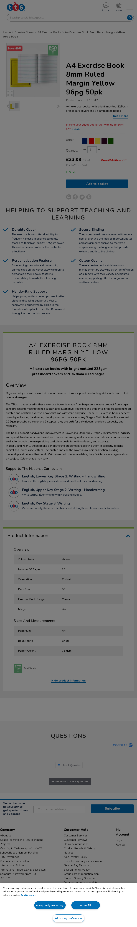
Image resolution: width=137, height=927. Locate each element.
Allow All (85, 905)
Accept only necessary (50, 905)
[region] (68, 905)
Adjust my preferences (68, 918)
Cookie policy (28, 895)
